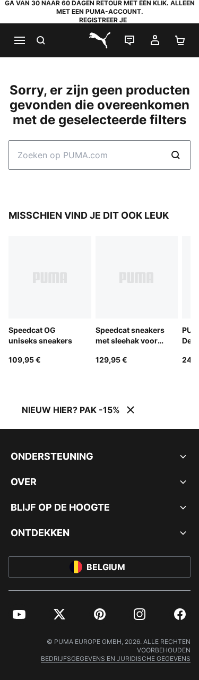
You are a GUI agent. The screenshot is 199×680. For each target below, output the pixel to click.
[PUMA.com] (99, 40)
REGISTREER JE (103, 20)
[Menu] (19, 40)
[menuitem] (19, 614)
